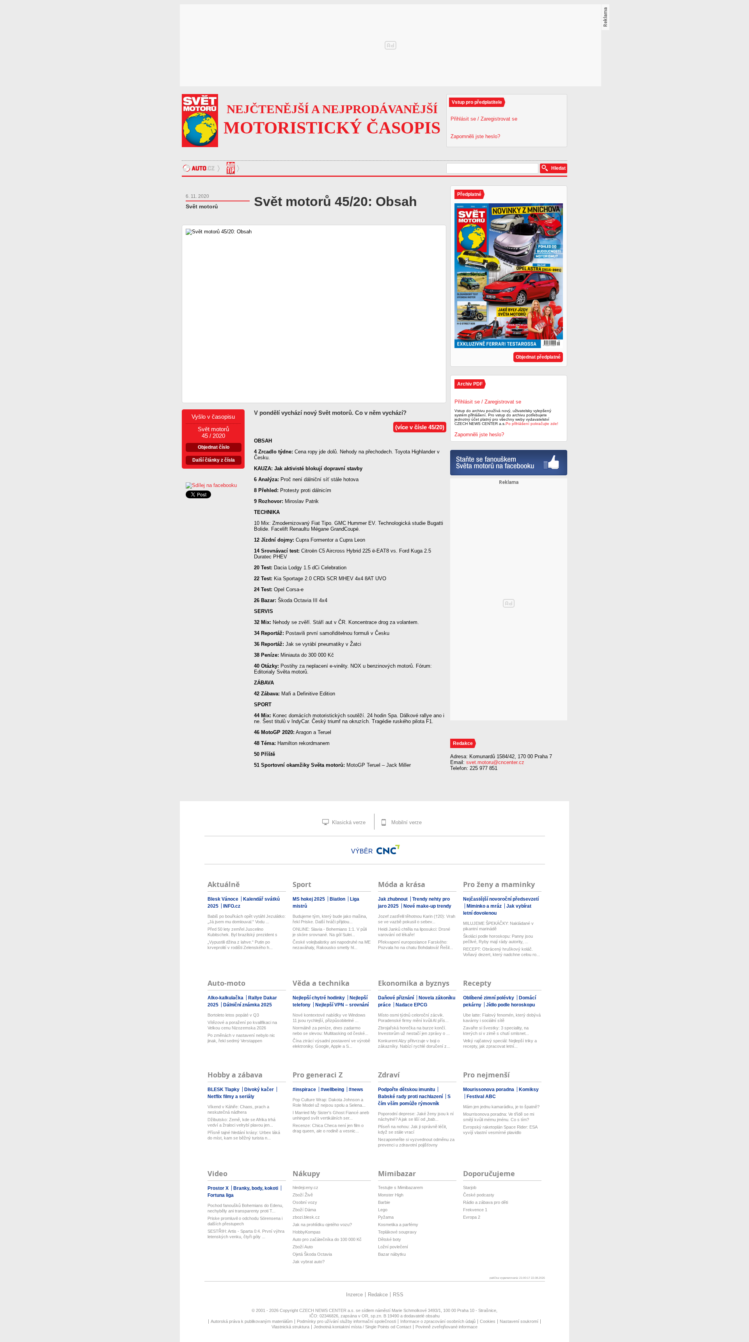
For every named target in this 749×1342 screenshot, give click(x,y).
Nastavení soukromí (519, 1321)
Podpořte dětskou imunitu (407, 1089)
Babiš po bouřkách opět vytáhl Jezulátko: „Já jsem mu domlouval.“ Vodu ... (247, 919)
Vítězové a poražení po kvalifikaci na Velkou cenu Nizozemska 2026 (242, 1025)
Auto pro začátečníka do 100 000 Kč (327, 1239)
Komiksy (529, 1089)
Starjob (469, 1187)
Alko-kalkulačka (226, 998)
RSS (398, 1295)
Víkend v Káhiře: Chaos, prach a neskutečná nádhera (238, 1109)
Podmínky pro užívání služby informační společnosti (346, 1321)
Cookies (487, 1321)
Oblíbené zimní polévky (489, 998)
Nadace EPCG (411, 1005)
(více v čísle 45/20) (419, 427)
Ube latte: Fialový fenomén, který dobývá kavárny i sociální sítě (502, 1018)
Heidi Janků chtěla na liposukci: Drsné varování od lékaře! (414, 932)
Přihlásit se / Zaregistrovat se (484, 119)
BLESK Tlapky (224, 1089)
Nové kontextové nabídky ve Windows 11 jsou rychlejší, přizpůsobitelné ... (329, 1018)
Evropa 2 (471, 1217)
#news (356, 1089)
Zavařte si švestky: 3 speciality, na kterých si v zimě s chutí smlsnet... (496, 1031)
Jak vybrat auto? (309, 1261)
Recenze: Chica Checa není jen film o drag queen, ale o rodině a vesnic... (328, 1128)
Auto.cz (202, 168)
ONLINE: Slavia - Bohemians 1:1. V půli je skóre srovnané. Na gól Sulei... (330, 932)
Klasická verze (348, 822)
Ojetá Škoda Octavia (312, 1254)
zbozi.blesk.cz (306, 1217)
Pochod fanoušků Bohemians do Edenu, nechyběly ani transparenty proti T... (245, 1208)
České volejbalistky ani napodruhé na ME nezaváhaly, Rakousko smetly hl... (332, 945)
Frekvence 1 (475, 1209)
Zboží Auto (303, 1246)
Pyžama (386, 1217)
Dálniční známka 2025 (247, 1005)
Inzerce (354, 1295)
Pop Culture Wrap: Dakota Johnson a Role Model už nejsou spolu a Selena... (329, 1102)
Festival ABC (481, 1096)
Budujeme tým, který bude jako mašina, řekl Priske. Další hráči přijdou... (330, 919)
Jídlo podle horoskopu (510, 1005)
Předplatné (469, 194)
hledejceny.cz (305, 1187)
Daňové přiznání (396, 998)
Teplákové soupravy (397, 1232)
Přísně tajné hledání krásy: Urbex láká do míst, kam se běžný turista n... (244, 1135)
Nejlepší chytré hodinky (319, 998)
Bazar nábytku (392, 1254)
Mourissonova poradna (489, 1089)
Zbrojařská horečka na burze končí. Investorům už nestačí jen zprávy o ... (414, 1031)
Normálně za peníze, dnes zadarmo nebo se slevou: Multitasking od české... (330, 1031)
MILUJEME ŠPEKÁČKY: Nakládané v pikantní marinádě (498, 926)
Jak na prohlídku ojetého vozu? (322, 1224)
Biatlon (338, 899)
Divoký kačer (259, 1089)
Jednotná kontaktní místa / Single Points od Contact (362, 1326)
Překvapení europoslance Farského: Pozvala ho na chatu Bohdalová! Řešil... (415, 945)
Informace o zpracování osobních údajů (438, 1321)
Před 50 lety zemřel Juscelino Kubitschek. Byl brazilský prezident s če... (242, 932)
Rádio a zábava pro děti (485, 1202)
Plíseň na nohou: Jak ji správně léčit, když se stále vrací (412, 1129)
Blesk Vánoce (224, 899)
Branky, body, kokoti (256, 1188)
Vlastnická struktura (290, 1326)
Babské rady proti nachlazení (411, 1096)
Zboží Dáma (304, 1209)
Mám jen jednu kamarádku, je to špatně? (501, 1106)
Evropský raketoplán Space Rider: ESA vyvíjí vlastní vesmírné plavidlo (500, 1130)
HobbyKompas (307, 1232)
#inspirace (305, 1089)
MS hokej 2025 (309, 899)
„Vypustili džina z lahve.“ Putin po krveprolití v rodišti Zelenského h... (240, 945)
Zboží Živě (303, 1195)
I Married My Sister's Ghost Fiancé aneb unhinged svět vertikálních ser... (331, 1115)
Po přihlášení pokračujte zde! (532, 423)
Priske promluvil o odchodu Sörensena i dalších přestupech (245, 1221)
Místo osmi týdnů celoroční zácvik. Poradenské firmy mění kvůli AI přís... (413, 1018)
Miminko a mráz (485, 906)
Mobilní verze (406, 822)
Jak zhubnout (393, 899)
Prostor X (219, 1188)
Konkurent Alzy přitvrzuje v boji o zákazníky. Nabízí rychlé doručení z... (414, 1043)
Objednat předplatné (538, 357)
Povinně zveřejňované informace (446, 1326)
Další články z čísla (213, 460)
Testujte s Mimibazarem (400, 1187)
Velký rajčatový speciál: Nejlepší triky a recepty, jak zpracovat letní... (500, 1043)
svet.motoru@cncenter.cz (495, 762)
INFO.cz (231, 906)
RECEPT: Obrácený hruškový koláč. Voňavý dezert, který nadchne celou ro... (501, 952)
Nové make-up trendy (427, 906)
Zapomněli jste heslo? (475, 136)
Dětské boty (389, 1239)
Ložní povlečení (393, 1246)
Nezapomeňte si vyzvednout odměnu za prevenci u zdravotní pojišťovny (416, 1142)
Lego (382, 1209)
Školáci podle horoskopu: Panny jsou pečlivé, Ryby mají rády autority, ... (498, 939)
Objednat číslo (213, 447)
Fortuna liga (221, 1195)
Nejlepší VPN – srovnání (342, 1005)
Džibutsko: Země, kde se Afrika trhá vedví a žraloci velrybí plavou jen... (241, 1122)
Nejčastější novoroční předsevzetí (501, 899)
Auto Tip (231, 168)
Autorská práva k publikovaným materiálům (252, 1321)
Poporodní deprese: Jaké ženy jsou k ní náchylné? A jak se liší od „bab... (416, 1116)
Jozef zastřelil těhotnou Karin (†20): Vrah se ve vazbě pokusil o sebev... (416, 919)
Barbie (384, 1202)
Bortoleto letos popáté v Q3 (233, 1015)
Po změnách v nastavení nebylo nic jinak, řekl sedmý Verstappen (241, 1038)
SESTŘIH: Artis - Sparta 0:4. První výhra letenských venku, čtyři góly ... (246, 1234)
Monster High (390, 1195)
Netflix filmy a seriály (231, 1096)
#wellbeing (333, 1089)
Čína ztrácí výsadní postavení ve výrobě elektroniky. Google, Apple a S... (331, 1043)
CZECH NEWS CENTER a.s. (327, 1310)
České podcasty (478, 1195)
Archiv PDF (470, 384)
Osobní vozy (305, 1202)
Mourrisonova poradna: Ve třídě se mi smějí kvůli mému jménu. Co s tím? (498, 1117)
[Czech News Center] (388, 849)
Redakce (378, 1295)
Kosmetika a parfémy (398, 1224)
